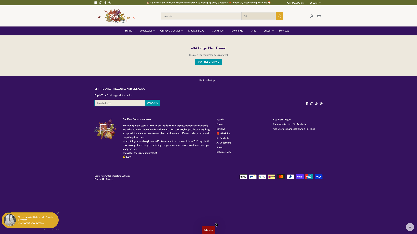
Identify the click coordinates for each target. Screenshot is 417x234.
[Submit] (279, 16)
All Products (222, 138)
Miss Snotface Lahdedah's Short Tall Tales (294, 128)
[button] (208, 230)
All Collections (223, 142)
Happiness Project (282, 119)
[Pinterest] (109, 2)
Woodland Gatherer (121, 176)
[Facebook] (95, 2)
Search (220, 119)
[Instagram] (100, 2)
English (314, 3)
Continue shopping (208, 62)
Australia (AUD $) (295, 3)
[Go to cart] (319, 16)
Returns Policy (223, 151)
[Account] (311, 16)
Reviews (220, 128)
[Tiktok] (105, 2)
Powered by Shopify (103, 179)
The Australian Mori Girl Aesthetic (289, 124)
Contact (220, 124)
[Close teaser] (216, 225)
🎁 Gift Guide (223, 133)
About (219, 147)
